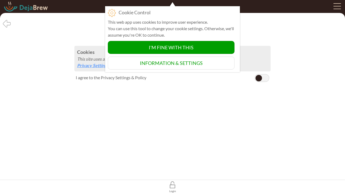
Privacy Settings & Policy (101, 65)
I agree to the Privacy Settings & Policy (111, 77)
